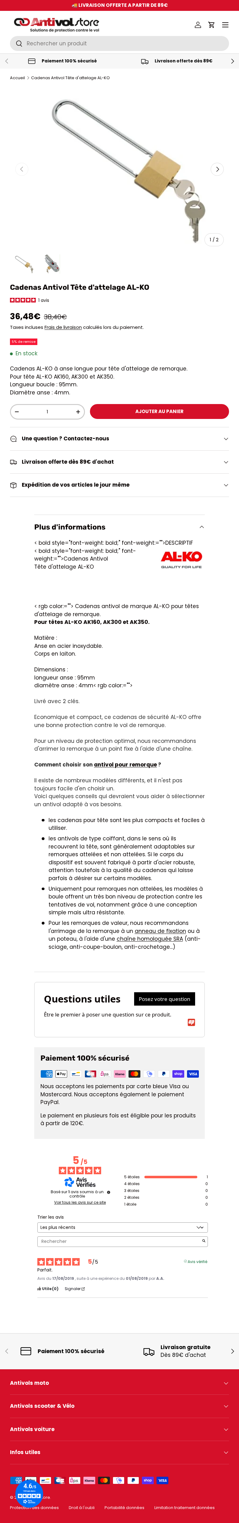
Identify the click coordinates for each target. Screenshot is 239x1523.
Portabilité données (124, 1507)
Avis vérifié (197, 1261)
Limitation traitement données (184, 1507)
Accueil (17, 78)
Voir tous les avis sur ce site (80, 1202)
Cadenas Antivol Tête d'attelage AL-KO (70, 78)
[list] (119, 170)
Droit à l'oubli (82, 1507)
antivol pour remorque (125, 764)
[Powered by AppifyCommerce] (191, 1022)
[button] (211, 25)
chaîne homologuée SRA (150, 939)
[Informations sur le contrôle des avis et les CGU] (108, 1192)
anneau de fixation (160, 931)
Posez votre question (164, 998)
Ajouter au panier (159, 411)
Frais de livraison (63, 327)
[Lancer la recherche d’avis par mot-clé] (203, 1241)
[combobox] (119, 43)
